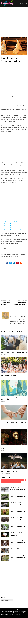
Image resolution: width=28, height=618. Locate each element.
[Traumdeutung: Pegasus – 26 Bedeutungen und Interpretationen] (5, 541)
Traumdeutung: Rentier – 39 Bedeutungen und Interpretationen (18, 488)
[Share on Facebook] (7, 263)
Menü (25, 3)
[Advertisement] (14, 20)
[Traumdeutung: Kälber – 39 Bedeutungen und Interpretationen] (5, 510)
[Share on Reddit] (21, 263)
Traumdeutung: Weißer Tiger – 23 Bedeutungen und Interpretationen (18, 549)
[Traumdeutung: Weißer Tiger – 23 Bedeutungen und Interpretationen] (5, 548)
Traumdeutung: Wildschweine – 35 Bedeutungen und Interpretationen (18, 518)
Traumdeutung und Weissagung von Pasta (11, 229)
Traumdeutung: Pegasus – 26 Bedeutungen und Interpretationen (18, 541)
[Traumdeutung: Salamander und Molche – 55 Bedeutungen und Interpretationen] (5, 532)
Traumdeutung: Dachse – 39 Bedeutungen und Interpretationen (18, 495)
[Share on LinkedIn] (14, 263)
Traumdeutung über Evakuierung (9, 471)
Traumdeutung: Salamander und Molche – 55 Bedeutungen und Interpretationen (17, 534)
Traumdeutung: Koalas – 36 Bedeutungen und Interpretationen (18, 525)
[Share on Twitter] (10, 263)
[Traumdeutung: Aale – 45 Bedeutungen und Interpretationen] (5, 502)
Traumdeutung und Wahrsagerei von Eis (10, 223)
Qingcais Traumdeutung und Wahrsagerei (11, 222)
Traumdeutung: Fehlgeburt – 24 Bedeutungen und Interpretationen (18, 556)
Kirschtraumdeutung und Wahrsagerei (10, 219)
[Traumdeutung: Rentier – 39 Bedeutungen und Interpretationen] (5, 488)
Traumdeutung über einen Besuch (9, 375)
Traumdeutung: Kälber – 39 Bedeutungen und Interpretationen (18, 510)
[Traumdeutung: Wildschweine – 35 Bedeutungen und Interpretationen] (5, 517)
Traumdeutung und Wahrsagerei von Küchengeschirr (14, 352)
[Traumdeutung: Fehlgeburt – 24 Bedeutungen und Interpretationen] (5, 556)
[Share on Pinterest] (17, 263)
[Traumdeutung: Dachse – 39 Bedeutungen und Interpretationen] (5, 495)
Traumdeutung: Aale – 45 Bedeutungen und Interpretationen (18, 503)
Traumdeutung (12, 609)
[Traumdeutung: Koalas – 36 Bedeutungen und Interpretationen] (5, 525)
